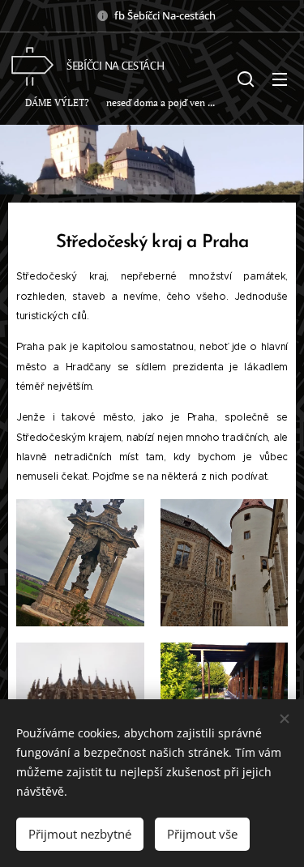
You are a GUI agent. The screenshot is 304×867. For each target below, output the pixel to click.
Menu (279, 78)
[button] (245, 78)
